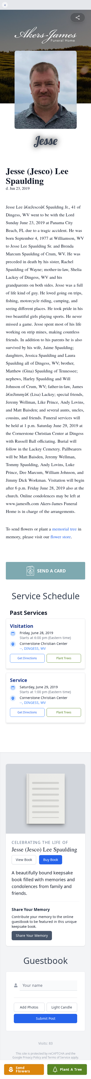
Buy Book (50, 859)
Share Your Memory (32, 935)
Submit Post (45, 1018)
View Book (24, 859)
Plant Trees (63, 658)
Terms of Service (59, 1057)
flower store (60, 537)
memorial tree (64, 529)
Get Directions (27, 658)
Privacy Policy (32, 1057)
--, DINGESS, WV (33, 648)
